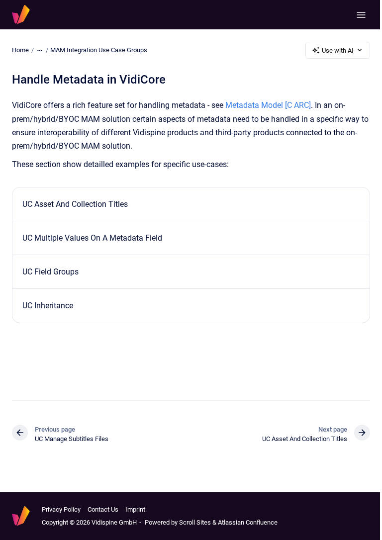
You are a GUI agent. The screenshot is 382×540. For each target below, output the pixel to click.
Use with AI (338, 50)
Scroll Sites (195, 522)
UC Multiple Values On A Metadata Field (92, 238)
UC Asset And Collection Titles (75, 204)
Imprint (135, 509)
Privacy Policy (61, 509)
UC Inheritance (47, 305)
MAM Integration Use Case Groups (98, 50)
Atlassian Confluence (248, 522)
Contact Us (103, 509)
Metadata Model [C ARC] (268, 105)
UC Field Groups (50, 271)
